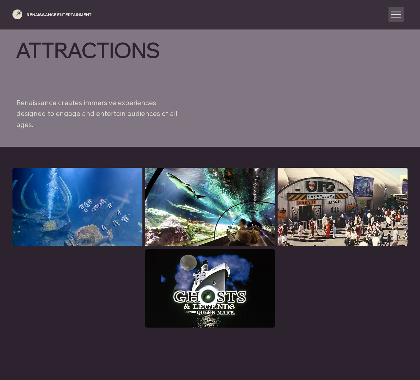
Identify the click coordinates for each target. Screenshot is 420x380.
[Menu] (396, 14)
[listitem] (77, 207)
